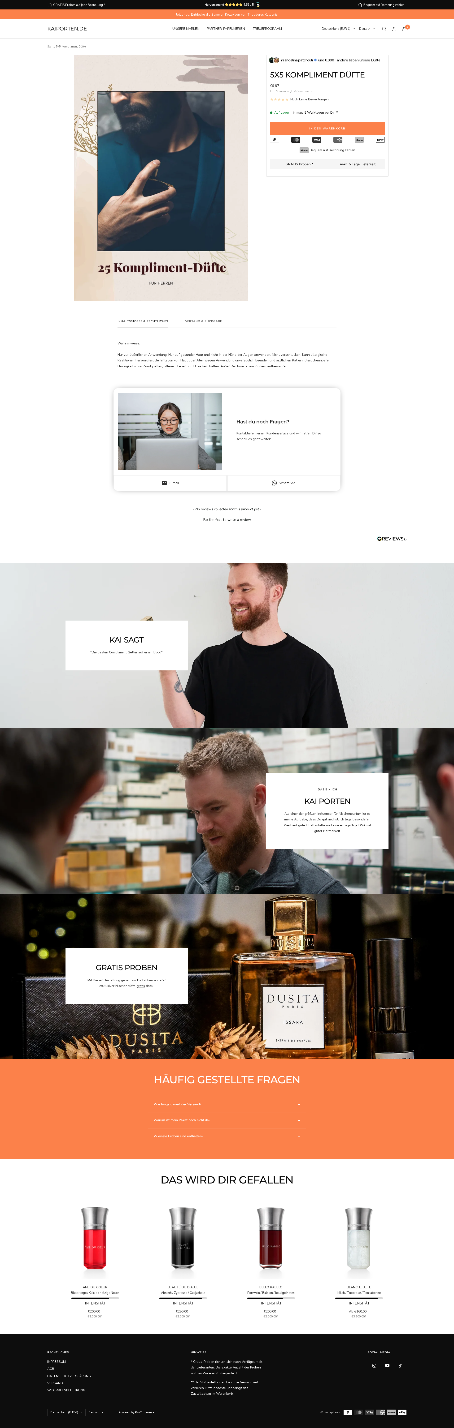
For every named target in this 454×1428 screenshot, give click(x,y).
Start (50, 46)
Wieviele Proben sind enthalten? (178, 1136)
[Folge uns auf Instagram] (374, 1365)
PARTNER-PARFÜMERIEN (226, 28)
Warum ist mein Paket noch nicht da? (182, 1120)
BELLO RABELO (271, 1287)
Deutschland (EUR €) (336, 29)
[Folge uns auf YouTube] (387, 1365)
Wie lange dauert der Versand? (177, 1104)
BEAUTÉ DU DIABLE (183, 1287)
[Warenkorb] (404, 29)
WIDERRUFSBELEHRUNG (66, 1390)
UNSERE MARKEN (185, 28)
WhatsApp (287, 483)
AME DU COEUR (95, 1287)
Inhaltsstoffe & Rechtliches (143, 321)
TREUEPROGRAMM (267, 28)
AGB (50, 1369)
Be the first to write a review (227, 519)
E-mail (170, 483)
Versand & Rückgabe (203, 321)
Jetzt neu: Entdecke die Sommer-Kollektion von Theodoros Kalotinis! (227, 14)
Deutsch (365, 29)
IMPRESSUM (56, 1361)
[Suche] (384, 29)
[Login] (394, 29)
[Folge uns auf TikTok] (400, 1365)
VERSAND (55, 1383)
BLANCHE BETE (359, 1287)
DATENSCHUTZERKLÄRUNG (69, 1376)
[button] (227, 519)
